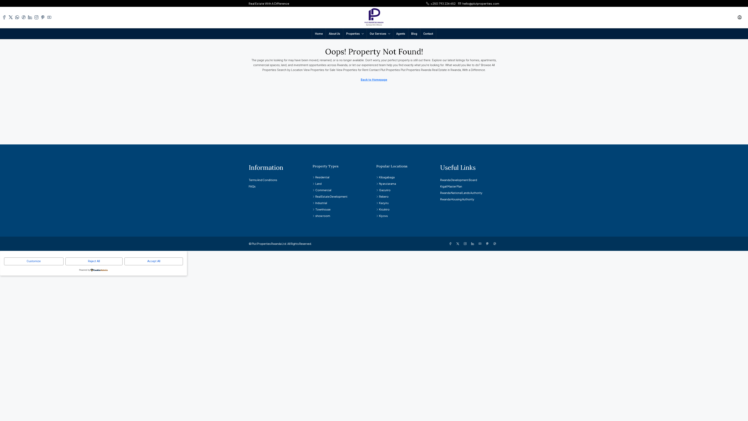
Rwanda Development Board (458, 180)
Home (319, 33)
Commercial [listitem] (323, 190)
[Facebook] (451, 243)
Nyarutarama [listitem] (387, 183)
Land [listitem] (318, 183)
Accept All (153, 261)
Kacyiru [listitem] (384, 203)
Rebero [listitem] (384, 196)
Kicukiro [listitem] (384, 209)
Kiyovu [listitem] (383, 216)
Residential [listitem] (322, 177)
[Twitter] (458, 243)
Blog (414, 33)
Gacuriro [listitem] (385, 190)
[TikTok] (495, 243)
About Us (334, 33)
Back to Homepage (374, 79)
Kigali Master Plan (451, 186)
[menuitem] (740, 17)
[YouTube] (481, 243)
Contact (428, 33)
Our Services (378, 33)
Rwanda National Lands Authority (461, 193)
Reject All (94, 261)
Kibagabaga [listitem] (387, 177)
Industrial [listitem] (321, 203)
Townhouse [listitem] (323, 209)
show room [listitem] (322, 216)
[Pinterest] (488, 243)
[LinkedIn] (473, 243)
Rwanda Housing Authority (457, 199)
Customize (34, 261)
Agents (400, 33)
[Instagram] (466, 243)
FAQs (252, 186)
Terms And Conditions (263, 180)
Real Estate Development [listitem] (331, 196)
